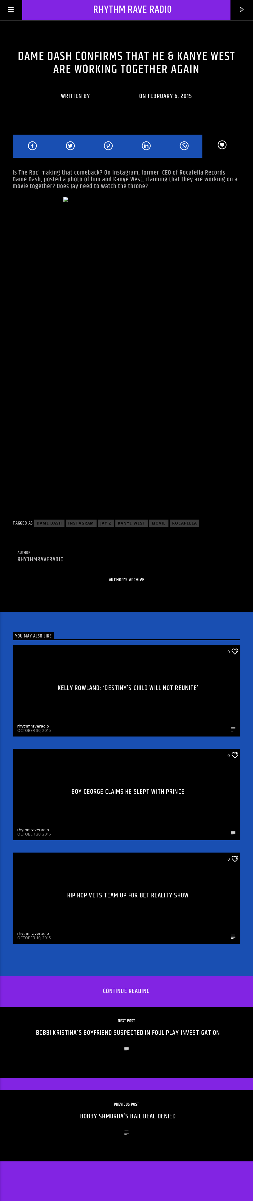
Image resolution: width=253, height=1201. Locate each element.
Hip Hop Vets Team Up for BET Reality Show (128, 895)
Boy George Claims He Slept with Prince (128, 791)
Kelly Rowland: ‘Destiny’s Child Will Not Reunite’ (128, 688)
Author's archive (126, 580)
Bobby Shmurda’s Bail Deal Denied (128, 1116)
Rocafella (184, 523)
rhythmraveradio (115, 96)
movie (159, 523)
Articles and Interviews (42, 651)
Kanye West (132, 523)
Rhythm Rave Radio (132, 10)
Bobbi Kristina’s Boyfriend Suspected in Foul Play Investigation (128, 1032)
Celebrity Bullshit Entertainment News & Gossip (126, 41)
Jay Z (106, 523)
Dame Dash (49, 523)
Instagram (81, 523)
